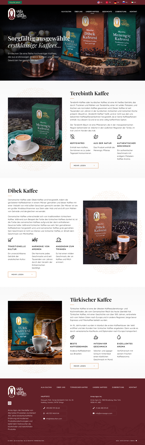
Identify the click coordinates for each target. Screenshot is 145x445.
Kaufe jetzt (15, 2)
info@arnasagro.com (104, 413)
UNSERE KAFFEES (92, 12)
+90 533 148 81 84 (52, 413)
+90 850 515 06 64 (53, 408)
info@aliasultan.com (54, 419)
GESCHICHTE (107, 12)
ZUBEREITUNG (120, 12)
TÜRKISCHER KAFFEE (79, 387)
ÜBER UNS (78, 12)
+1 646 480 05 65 (102, 408)
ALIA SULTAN (66, 12)
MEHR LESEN (80, 166)
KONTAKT (133, 12)
